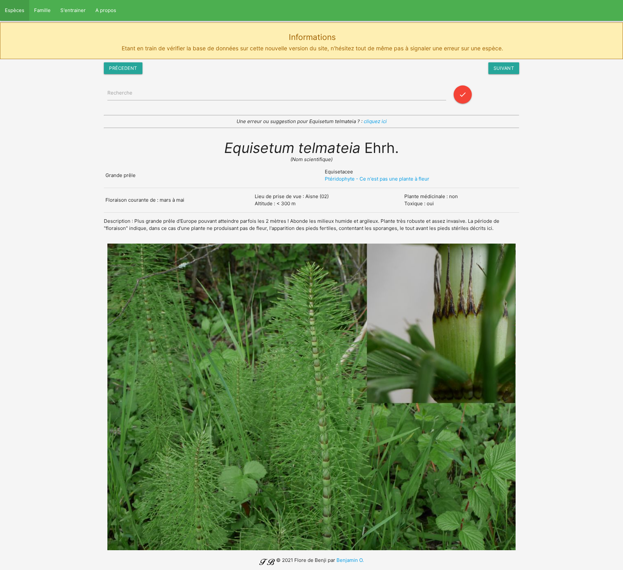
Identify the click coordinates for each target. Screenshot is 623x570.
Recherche (119, 93)
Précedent (123, 68)
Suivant (504, 68)
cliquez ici (375, 121)
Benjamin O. (350, 560)
